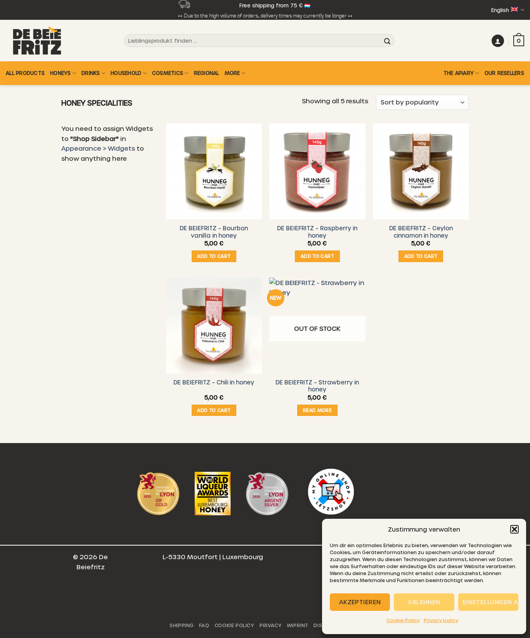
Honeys (60, 73)
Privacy (271, 625)
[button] (514, 529)
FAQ (204, 625)
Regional (206, 73)
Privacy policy (441, 620)
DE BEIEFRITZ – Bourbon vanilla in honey (214, 231)
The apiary (458, 73)
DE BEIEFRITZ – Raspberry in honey (317, 231)
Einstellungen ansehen (490, 601)
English (500, 10)
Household (126, 73)
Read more (317, 410)
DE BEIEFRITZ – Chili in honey (213, 382)
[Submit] (387, 40)
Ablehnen (424, 601)
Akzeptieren (360, 601)
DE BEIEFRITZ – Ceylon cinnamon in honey (421, 231)
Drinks (90, 73)
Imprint (297, 625)
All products (25, 73)
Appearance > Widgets (98, 148)
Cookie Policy (403, 620)
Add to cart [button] (213, 256)
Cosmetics (167, 73)
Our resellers (504, 73)
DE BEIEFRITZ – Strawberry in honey (317, 386)
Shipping (182, 625)
